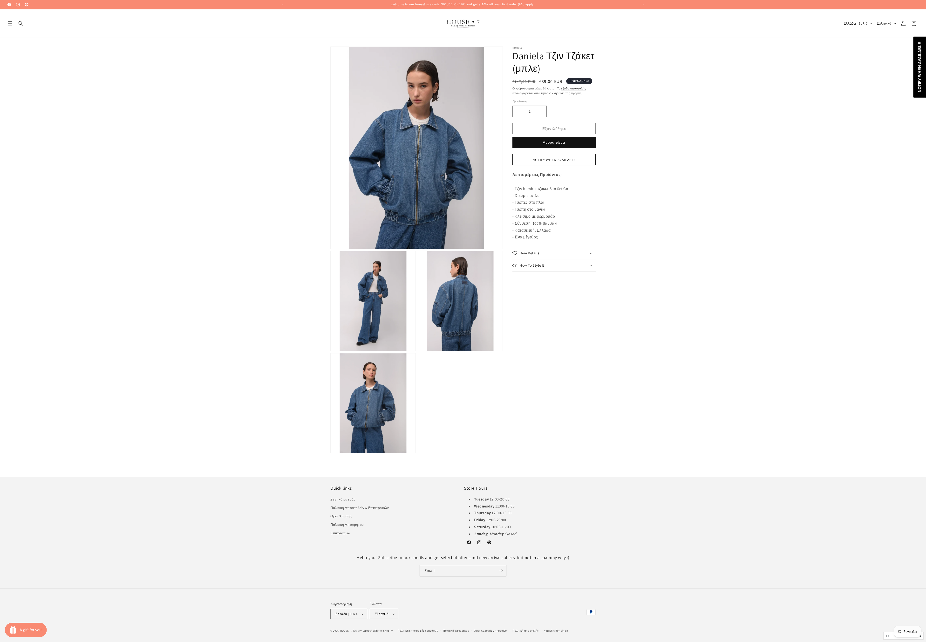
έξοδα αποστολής (573, 88)
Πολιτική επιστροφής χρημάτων (418, 630)
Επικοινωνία (340, 533)
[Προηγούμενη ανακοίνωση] (282, 4)
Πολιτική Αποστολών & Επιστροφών (359, 507)
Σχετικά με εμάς (342, 499)
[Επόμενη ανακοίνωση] (643, 4)
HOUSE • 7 (346, 631)
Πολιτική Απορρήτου (347, 524)
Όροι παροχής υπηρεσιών (491, 630)
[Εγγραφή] (501, 570)
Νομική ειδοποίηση (556, 630)
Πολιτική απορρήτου (456, 630)
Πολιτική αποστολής (525, 630)
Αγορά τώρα (554, 142)
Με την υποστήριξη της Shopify (373, 631)
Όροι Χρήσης (341, 516)
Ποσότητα (519, 102)
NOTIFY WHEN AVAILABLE (554, 159)
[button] (10, 23)
